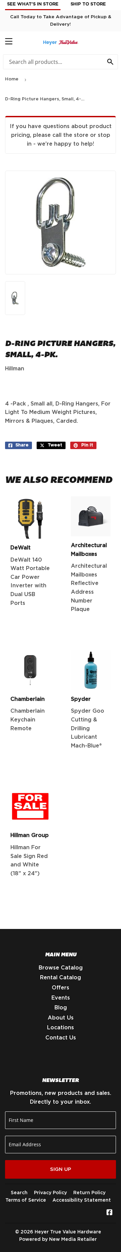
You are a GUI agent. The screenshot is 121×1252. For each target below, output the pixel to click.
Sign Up (60, 1169)
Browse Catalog (61, 968)
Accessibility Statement (81, 1200)
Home (11, 79)
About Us (61, 1018)
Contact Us (60, 1037)
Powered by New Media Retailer (58, 1239)
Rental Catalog (60, 977)
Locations (60, 1027)
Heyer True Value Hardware (68, 1232)
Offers (60, 987)
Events (60, 998)
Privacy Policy (50, 1192)
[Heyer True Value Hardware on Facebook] (110, 1213)
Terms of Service (25, 1200)
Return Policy (89, 1192)
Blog (60, 1007)
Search (19, 1192)
